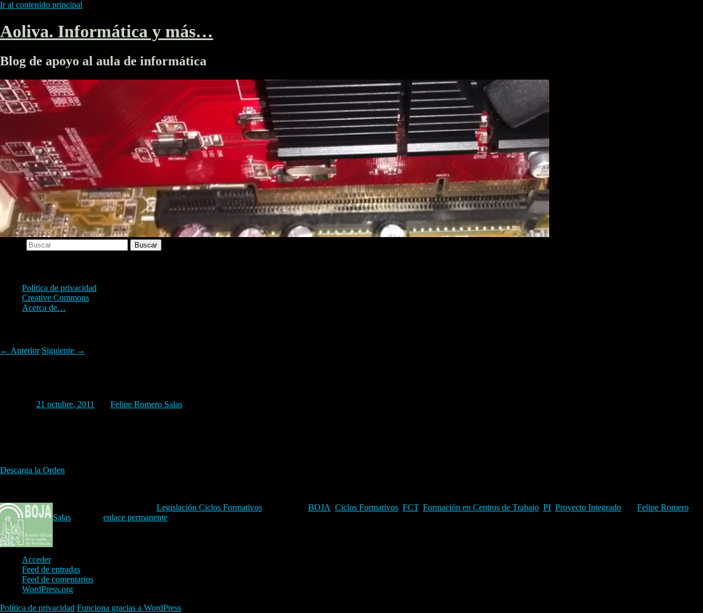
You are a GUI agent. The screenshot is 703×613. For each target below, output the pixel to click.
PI (547, 507)
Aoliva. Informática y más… (106, 31)
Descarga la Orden (32, 470)
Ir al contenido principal (41, 4)
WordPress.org (47, 589)
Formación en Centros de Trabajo (481, 507)
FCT (411, 507)
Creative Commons (55, 297)
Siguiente (63, 350)
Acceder (36, 559)
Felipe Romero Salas (146, 404)
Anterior (20, 350)
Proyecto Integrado (588, 507)
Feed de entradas (51, 569)
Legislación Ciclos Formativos (209, 507)
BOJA (319, 507)
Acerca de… (44, 307)
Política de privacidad (59, 288)
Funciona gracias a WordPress (129, 607)
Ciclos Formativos (366, 507)
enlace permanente (135, 517)
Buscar (12, 244)
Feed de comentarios (57, 579)
